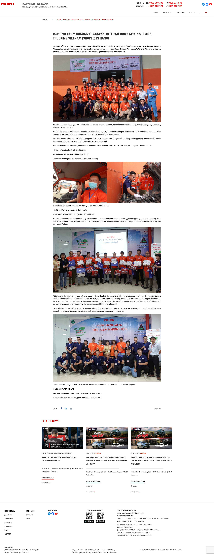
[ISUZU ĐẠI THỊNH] (7, 4)
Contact (192, 12)
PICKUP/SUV (98, 453)
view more (45, 482)
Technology (8, 522)
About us (7, 515)
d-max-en (89, 486)
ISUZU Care (180, 12)
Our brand (30, 511)
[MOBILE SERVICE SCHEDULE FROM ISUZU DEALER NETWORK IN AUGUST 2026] (62, 438)
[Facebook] (207, 4)
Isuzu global (8, 526)
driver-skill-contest (56, 453)
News (156, 12)
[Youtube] (210, 4)
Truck (28, 519)
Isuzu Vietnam (9, 511)
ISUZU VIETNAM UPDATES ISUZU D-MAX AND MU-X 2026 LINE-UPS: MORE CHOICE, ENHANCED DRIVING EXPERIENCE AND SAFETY (106, 460)
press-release (91, 481)
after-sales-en (67, 453)
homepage (45, 19)
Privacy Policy (8, 547)
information (46, 478)
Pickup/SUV (29, 515)
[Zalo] (203, 4)
